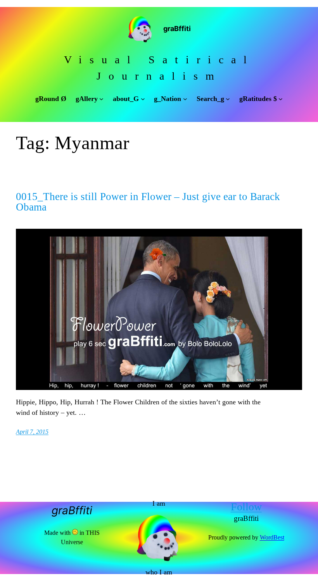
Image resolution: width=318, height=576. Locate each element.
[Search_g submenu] (228, 99)
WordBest (272, 537)
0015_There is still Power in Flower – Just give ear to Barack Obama (148, 201)
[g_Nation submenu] (185, 99)
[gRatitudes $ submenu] (280, 99)
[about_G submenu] (143, 99)
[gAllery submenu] (101, 99)
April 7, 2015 (32, 431)
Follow (246, 507)
